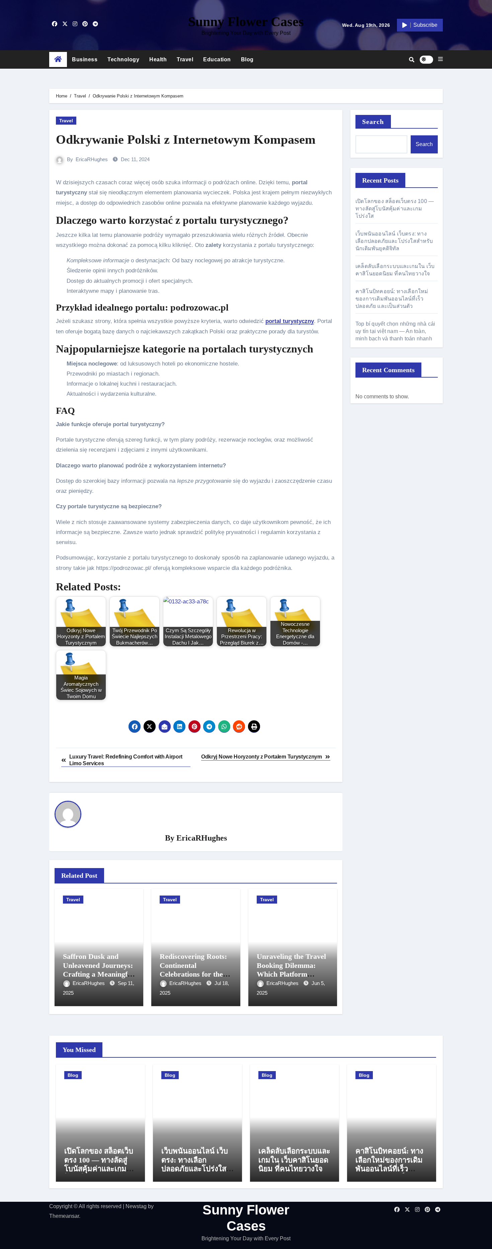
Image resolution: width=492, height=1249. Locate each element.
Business (84, 59)
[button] (440, 59)
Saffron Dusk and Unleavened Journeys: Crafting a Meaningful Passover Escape (98, 969)
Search (373, 121)
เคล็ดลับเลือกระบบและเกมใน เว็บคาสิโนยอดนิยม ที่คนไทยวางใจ (294, 1160)
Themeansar (64, 1216)
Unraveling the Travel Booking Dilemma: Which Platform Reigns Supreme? (291, 969)
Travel (185, 59)
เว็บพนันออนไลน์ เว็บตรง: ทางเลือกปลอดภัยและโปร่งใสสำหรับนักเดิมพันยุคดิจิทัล (394, 241)
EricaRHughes (92, 159)
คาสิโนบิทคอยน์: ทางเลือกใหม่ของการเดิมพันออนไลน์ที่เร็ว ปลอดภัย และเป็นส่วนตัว (391, 298)
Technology (123, 59)
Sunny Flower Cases (246, 21)
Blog (247, 59)
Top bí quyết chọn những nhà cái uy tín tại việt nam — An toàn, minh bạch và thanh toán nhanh (395, 331)
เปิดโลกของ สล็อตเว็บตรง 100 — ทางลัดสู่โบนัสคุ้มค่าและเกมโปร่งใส (394, 208)
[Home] (58, 59)
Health (158, 59)
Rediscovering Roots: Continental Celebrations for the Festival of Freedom (193, 969)
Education (217, 59)
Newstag (136, 1206)
